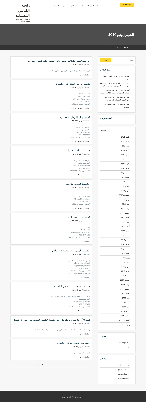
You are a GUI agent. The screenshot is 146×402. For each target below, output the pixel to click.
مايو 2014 (126, 182)
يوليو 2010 (126, 253)
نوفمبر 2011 (125, 208)
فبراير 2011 (125, 231)
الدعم (65, 5)
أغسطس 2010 (124, 249)
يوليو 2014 (126, 177)
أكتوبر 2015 (125, 137)
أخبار (81, 5)
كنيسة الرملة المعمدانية (77, 150)
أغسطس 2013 (124, 195)
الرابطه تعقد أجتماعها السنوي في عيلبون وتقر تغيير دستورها (59, 60)
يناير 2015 (126, 159)
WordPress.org (124, 379)
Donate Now (127, 5)
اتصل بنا (57, 5)
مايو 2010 (126, 262)
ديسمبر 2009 (125, 280)
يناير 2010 (126, 275)
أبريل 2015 (126, 146)
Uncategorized (83, 108)
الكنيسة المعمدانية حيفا (78, 183)
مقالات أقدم (43, 365)
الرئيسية (100, 5)
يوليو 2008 (126, 325)
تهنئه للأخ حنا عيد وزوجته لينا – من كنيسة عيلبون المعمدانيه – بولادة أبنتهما (52, 319)
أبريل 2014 (126, 186)
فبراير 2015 (125, 155)
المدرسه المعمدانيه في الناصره (73, 342)
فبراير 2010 (125, 271)
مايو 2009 (126, 302)
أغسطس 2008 (124, 320)
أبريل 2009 (126, 307)
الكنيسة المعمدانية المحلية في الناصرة (70, 250)
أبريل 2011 (126, 226)
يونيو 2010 (126, 258)
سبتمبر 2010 (125, 244)
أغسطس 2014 (124, 173)
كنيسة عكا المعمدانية (79, 217)
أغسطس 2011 (124, 217)
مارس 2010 (125, 267)
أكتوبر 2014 (125, 164)
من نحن (89, 5)
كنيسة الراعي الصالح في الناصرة (73, 83)
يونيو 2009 (126, 298)
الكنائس (73, 5)
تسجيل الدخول (124, 365)
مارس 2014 (125, 191)
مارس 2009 (125, 311)
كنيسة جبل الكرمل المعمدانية (75, 117)
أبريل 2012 (126, 204)
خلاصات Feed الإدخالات (121, 370)
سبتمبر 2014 (125, 168)
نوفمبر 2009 (125, 284)
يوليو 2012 (126, 199)
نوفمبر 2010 (125, 240)
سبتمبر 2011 (125, 213)
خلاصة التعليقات (124, 374)
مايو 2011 (126, 222)
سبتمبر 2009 (125, 289)
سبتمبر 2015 (125, 141)
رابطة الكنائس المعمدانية (22, 10)
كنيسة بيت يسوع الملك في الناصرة (72, 286)
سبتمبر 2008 (125, 316)
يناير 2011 (126, 235)
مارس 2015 (125, 150)
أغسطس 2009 (124, 293)
